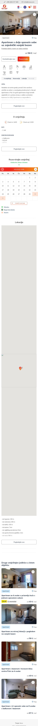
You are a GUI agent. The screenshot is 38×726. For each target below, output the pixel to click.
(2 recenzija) (12, 601)
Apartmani (5, 38)
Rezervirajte (23, 59)
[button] (20, 33)
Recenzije (31, 78)
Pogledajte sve (19, 106)
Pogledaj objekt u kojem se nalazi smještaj (14, 48)
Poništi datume (20, 203)
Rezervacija (16, 78)
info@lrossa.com (29, 2)
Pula (35, 38)
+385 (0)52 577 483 (12, 2)
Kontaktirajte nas (9, 59)
